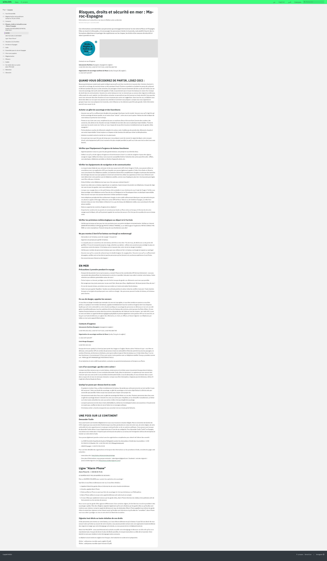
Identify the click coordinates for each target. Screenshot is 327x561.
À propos (300, 554)
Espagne (10, 10)
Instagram (319, 554)
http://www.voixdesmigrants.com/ (109, 460)
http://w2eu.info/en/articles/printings (103, 455)
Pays (4, 10)
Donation (308, 554)
